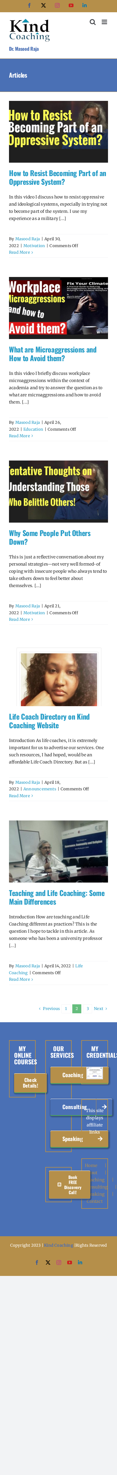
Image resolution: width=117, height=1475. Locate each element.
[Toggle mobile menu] (105, 22)
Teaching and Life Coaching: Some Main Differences (56, 897)
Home (91, 1165)
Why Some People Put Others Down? (50, 537)
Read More (19, 252)
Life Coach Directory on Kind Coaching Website (49, 720)
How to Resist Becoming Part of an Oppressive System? (57, 177)
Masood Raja (27, 238)
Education (33, 429)
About (91, 1172)
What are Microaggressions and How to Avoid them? (53, 353)
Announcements (39, 789)
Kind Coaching (58, 1245)
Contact (94, 1201)
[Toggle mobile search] (93, 22)
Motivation (34, 245)
